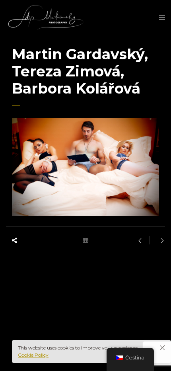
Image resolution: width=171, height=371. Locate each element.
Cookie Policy (33, 355)
